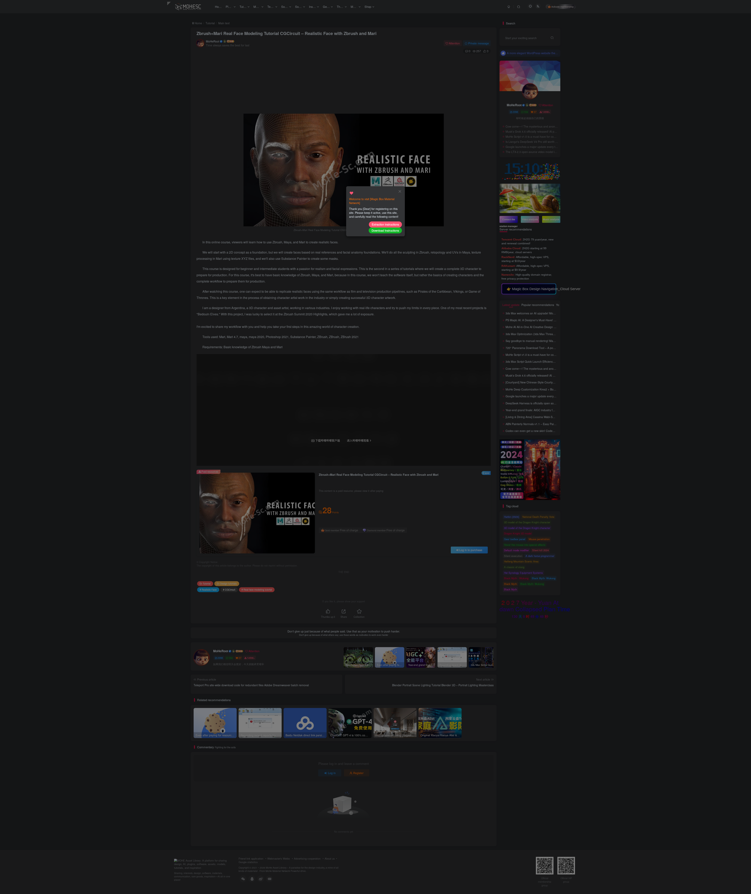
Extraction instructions (385, 224)
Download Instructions (385, 230)
